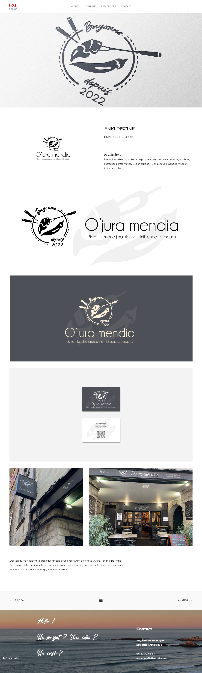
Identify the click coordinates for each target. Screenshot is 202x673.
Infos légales (11, 658)
